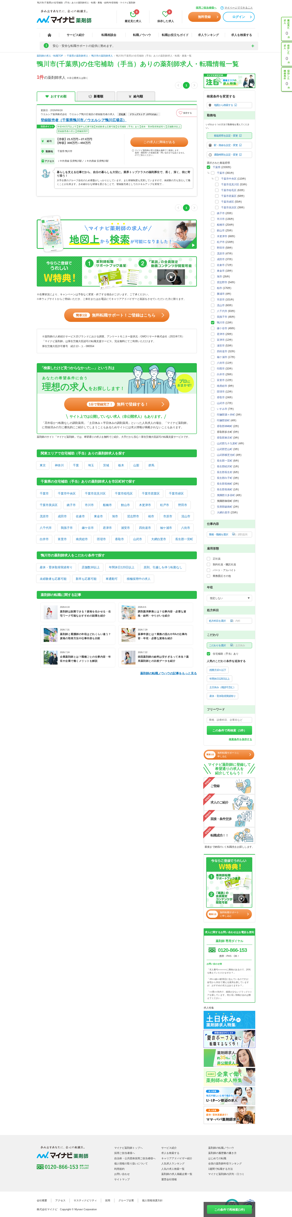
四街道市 (145, 527)
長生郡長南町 (224, 489)
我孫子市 (67, 527)
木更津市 (145, 505)
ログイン (238, 16)
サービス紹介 (76, 35)
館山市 (125, 505)
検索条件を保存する (240, 739)
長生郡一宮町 (184, 539)
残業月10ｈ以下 (217, 670)
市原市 (167, 516)
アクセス (60, 1200)
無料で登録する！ (119, 404)
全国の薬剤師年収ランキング (225, 1163)
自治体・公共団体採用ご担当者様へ (135, 1158)
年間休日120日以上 (121, 567)
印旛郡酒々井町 (226, 414)
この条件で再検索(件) (229, 1209)
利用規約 (119, 1168)
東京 (43, 465)
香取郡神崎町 (224, 426)
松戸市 (164, 505)
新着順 (98, 96)
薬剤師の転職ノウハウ (221, 1147)
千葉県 (216, 167)
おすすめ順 (59, 96)
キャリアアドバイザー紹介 (176, 1158)
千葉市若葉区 (151, 493)
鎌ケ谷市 (88, 527)
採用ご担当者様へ (206, 7)
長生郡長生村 (224, 472)
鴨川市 (221, 322)
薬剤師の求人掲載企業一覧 (176, 1174)
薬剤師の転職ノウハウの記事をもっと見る (168, 673)
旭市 (115, 516)
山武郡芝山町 (224, 449)
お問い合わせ (122, 1174)
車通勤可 (112, 578)
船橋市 (107, 505)
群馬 (151, 465)
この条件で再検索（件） (229, 730)
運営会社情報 (169, 1179)
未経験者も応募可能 (53, 578)
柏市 (151, 516)
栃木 (121, 465)
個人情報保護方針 (152, 1200)
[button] (186, 113)
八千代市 (46, 527)
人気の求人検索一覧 (173, 1168)
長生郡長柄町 (224, 483)
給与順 (138, 96)
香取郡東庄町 (224, 437)
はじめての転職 (217, 1158)
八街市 (185, 527)
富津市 (221, 339)
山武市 (137, 539)
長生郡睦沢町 (224, 466)
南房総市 (82, 539)
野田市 (182, 505)
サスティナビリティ (85, 1200)
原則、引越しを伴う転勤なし (163, 567)
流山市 (185, 516)
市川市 (89, 505)
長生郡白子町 (224, 477)
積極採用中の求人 (139, 578)
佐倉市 (80, 516)
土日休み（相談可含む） (222, 687)
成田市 (62, 516)
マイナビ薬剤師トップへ (128, 1147)
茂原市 (44, 516)
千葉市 (44, 493)
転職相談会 (109, 35)
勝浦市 (221, 293)
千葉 (76, 465)
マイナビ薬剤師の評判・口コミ (226, 1174)
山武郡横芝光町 (226, 454)
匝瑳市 (101, 539)
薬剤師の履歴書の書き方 (222, 1153)
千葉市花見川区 (95, 493)
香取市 (119, 539)
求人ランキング (208, 35)
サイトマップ (122, 1179)
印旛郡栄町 (223, 420)
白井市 (44, 539)
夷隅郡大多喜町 (226, 495)
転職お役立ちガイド (175, 35)
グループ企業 (126, 1200)
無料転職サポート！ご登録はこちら (116, 315)
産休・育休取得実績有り (56, 567)
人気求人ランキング (173, 1163)
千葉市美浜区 (49, 505)
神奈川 (59, 465)
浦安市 (125, 527)
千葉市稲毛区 (124, 493)
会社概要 (42, 1200)
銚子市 (71, 505)
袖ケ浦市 (166, 527)
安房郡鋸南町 (224, 506)
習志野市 (133, 516)
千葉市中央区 (67, 493)
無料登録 (204, 16)
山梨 (136, 465)
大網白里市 (158, 539)
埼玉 (91, 465)
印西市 (221, 368)
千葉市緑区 (176, 493)
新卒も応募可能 (86, 578)
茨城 (106, 465)
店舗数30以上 (91, 567)
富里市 (62, 539)
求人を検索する (241, 35)
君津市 (107, 527)
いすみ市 (222, 408)
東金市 (98, 516)
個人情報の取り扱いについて (131, 1163)
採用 (107, 1200)
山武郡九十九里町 (227, 443)
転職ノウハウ (142, 35)
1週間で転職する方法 (220, 1168)
